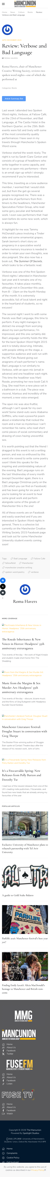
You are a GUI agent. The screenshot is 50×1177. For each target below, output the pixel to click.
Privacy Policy (37, 1170)
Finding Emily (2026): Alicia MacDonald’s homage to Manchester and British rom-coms (23, 989)
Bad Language (20, 558)
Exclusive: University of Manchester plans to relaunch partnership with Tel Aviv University (25, 848)
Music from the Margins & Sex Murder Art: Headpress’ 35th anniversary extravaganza (21, 687)
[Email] (3, 592)
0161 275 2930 (15, 1139)
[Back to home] (25, 4)
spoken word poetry (14, 572)
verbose (35, 572)
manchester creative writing (18, 567)
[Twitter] (3, 586)
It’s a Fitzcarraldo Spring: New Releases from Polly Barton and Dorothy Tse (21, 775)
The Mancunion (34, 1130)
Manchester (27, 563)
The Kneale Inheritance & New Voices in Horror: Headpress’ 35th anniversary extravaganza (23, 643)
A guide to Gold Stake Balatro (17, 895)
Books (14, 88)
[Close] (45, 1170)
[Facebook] (3, 580)
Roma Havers (11, 58)
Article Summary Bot (14, 99)
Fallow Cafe (39, 558)
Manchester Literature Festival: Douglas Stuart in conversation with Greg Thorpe (24, 731)
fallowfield (10, 563)
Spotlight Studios (31, 1133)
